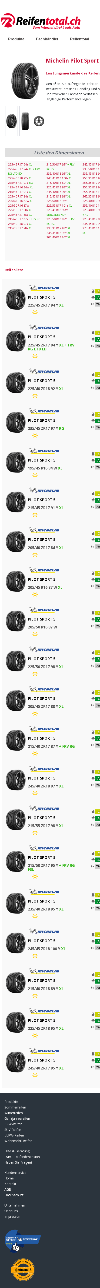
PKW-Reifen (13, 1124)
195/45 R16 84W (20, 187)
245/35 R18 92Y (58, 233)
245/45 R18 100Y (59, 178)
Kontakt (10, 1184)
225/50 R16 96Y (57, 201)
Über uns (11, 1211)
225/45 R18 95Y (58, 187)
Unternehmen (14, 1205)
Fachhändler (47, 39)
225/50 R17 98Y (20, 210)
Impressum (12, 1216)
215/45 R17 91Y (20, 192)
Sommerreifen (15, 1107)
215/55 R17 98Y (20, 228)
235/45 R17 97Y (20, 183)
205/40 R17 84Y (20, 196)
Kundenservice (15, 1172)
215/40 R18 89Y (58, 183)
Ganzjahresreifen (17, 1118)
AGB (7, 1189)
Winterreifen (13, 1113)
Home (9, 1178)
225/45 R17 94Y (20, 164)
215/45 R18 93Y (58, 196)
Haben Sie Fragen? (18, 1162)
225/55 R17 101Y (59, 206)
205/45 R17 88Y (20, 215)
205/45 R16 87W (20, 201)
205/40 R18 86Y (58, 237)
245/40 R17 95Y (58, 192)
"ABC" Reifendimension (22, 1156)
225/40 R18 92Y (20, 178)
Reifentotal (79, 39)
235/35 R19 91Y (58, 228)
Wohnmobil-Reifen (18, 1141)
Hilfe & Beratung (17, 1151)
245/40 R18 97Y (20, 224)
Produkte (16, 39)
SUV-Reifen (12, 1129)
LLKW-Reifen (14, 1135)
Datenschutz (13, 1195)
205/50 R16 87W (18, 206)
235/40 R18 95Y (58, 174)
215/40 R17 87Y (24, 219)
